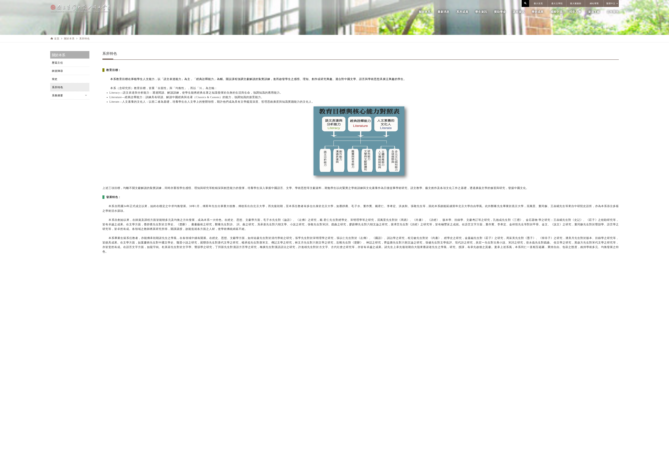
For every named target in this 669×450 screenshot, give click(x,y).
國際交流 (556, 11)
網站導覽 (594, 3)
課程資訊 (519, 11)
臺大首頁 (538, 3)
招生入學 (575, 11)
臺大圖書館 (575, 3)
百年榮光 (613, 11)
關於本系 (425, 11)
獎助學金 (500, 11)
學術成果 (538, 11)
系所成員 (462, 11)
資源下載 (594, 11)
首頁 (56, 38)
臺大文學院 (557, 3)
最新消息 (443, 11)
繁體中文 (610, 3)
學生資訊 (481, 11)
